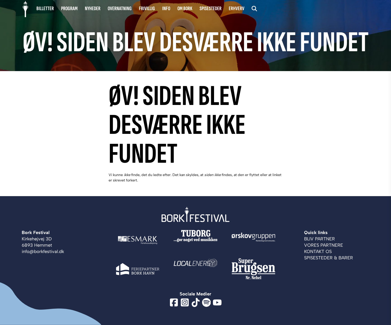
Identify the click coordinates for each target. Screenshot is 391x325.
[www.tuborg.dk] (195, 240)
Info (166, 8)
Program (69, 8)
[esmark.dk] (137, 240)
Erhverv (236, 8)
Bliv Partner (319, 238)
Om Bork (184, 8)
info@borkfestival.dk (43, 251)
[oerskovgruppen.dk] (253, 240)
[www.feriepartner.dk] (137, 269)
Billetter (45, 8)
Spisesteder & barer (328, 257)
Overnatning (120, 8)
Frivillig (147, 8)
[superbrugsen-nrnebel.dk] (253, 269)
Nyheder (92, 8)
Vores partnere (323, 245)
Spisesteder (211, 8)
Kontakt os (318, 251)
